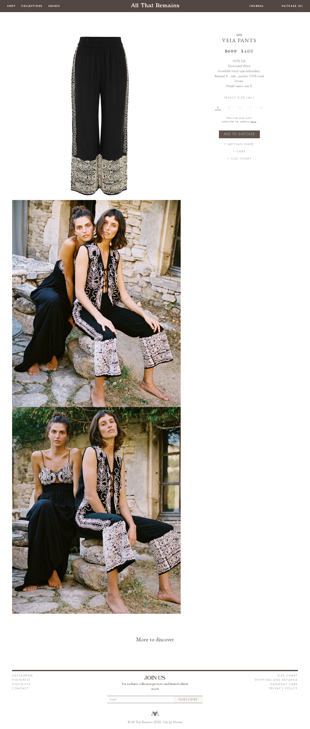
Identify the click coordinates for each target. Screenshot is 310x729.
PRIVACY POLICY (283, 688)
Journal (256, 6)
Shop (11, 6)
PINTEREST (21, 680)
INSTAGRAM (22, 675)
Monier (177, 722)
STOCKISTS (21, 684)
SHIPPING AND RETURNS (276, 680)
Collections (32, 6)
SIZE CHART (287, 675)
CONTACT (20, 688)
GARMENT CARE (284, 684)
